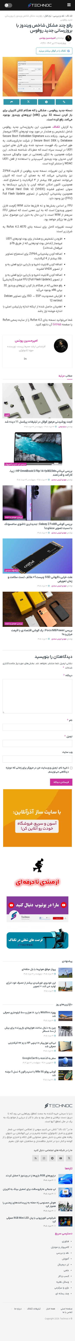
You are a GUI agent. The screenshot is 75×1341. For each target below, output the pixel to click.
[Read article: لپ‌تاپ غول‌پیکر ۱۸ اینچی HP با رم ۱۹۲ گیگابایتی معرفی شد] (65, 1046)
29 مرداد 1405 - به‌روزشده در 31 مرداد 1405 (39, 974)
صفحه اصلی (66, 1308)
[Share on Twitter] (28, 102)
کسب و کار (63, 1276)
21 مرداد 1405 (43, 639)
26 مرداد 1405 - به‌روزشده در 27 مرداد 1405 (39, 427)
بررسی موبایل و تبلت (13, 517)
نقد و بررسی (58, 16)
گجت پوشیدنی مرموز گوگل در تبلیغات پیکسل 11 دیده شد (38, 422)
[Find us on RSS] (35, 1158)
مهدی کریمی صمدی (58, 480)
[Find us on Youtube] (60, 1158)
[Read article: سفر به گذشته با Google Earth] (65, 1062)
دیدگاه (67, 675)
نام (69, 720)
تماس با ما (67, 1312)
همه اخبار (50, 1308)
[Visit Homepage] (40, 5)
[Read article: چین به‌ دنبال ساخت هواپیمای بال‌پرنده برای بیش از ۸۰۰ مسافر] (65, 1031)
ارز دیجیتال (63, 1264)
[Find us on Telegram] (52, 1158)
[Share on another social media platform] (11, 102)
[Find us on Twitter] (69, 1158)
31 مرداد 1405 (48, 1020)
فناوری (65, 1241)
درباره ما (18, 1308)
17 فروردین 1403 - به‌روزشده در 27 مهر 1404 (38, 1063)
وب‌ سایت (67, 752)
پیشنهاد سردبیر (11, 570)
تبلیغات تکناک (34, 1308)
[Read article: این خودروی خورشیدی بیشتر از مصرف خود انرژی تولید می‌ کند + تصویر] (65, 986)
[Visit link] (37, 818)
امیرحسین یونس (47, 38)
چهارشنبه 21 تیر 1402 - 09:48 (53, 43)
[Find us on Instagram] (44, 1158)
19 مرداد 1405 (49, 991)
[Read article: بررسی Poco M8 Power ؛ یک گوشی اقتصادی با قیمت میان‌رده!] (37, 609)
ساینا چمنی (62, 427)
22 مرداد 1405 (42, 533)
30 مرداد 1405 (48, 1080)
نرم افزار (47, 16)
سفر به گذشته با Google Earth (39, 1058)
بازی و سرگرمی (61, 1288)
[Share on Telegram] (46, 102)
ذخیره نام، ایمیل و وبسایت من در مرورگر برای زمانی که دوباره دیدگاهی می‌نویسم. (37, 769)
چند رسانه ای (62, 1293)
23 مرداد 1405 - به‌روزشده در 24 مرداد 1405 (32, 480)
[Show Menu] (69, 5)
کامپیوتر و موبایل (60, 1247)
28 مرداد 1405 (48, 1051)
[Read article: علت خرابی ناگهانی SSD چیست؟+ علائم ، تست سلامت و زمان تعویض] (37, 556)
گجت (7, 415)
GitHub (57, 324)
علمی (66, 1270)
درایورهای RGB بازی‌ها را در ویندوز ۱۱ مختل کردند (31, 1175)
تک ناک (69, 16)
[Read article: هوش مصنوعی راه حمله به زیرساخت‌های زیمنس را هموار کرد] (65, 1206)
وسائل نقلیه (62, 1282)
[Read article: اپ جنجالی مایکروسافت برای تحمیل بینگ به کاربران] (65, 1193)
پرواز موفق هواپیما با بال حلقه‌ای (39, 969)
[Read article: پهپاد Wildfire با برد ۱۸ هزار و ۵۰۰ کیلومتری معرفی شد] (65, 1016)
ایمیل (68, 736)
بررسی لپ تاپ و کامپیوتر (15, 464)
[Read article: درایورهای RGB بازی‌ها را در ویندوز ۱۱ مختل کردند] (65, 1179)
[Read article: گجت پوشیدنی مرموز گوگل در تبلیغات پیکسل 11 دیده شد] (37, 400)
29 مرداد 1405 (49, 1036)
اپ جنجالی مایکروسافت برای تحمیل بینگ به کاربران (29, 1189)
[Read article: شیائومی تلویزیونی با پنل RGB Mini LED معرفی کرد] (65, 1221)
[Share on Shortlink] (64, 102)
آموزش (65, 1259)
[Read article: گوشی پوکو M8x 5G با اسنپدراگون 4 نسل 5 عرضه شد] (65, 1075)
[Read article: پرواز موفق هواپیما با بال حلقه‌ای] (65, 973)
